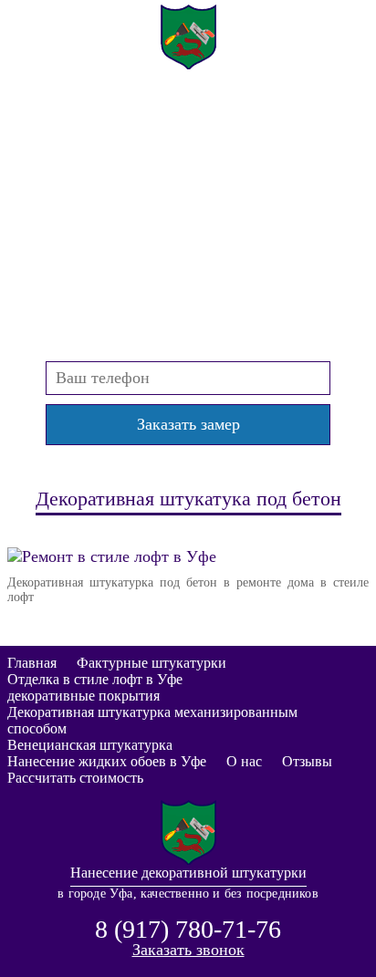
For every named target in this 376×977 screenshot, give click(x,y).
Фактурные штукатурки (151, 662)
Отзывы (307, 761)
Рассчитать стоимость (75, 777)
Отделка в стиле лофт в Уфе (95, 679)
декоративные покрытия (83, 695)
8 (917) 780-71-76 (188, 134)
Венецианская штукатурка (89, 745)
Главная (32, 662)
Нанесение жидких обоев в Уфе (106, 761)
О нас (244, 761)
